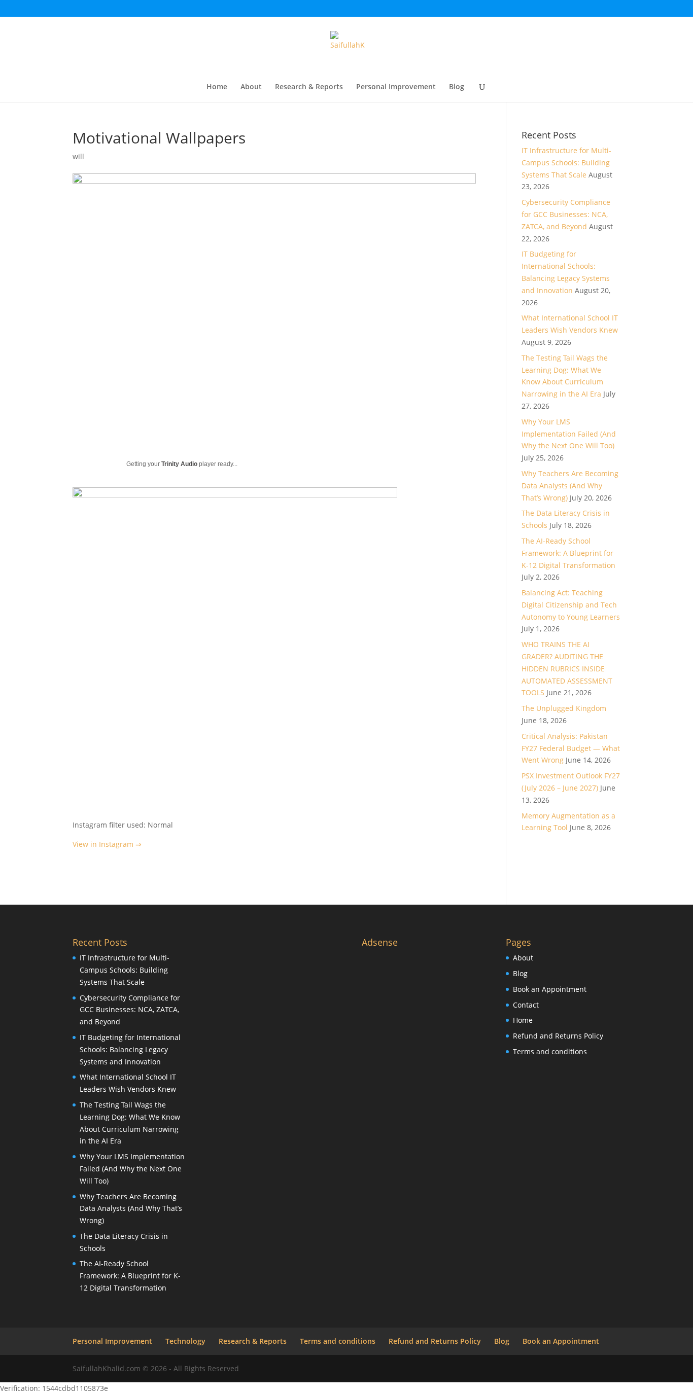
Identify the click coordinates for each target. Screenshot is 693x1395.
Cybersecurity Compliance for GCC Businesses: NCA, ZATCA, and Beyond (566, 214)
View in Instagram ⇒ (107, 844)
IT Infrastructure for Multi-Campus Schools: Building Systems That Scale (566, 163)
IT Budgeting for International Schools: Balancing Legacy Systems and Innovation (130, 1049)
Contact (526, 1005)
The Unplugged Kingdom (564, 708)
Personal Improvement (396, 87)
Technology (185, 1341)
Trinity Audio (179, 464)
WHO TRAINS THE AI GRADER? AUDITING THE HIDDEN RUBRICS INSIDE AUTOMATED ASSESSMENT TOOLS (567, 668)
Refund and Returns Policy (558, 1036)
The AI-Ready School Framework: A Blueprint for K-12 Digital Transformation (568, 553)
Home (216, 87)
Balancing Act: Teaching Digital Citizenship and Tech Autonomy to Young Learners (571, 605)
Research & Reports (309, 87)
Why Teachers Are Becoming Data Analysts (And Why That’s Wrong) (570, 486)
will (78, 156)
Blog (456, 87)
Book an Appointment (549, 989)
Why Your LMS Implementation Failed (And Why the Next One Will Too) (569, 434)
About (251, 87)
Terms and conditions (550, 1051)
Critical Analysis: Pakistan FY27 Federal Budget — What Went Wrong (571, 748)
